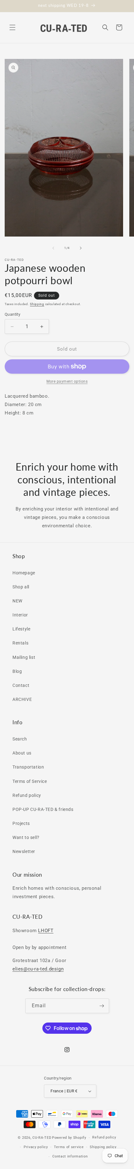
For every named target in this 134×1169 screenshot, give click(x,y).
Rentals (20, 642)
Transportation (28, 766)
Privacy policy (36, 1147)
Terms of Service (29, 781)
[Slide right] (81, 248)
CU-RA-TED (41, 1138)
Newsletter (23, 851)
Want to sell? (26, 837)
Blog (17, 671)
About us (21, 752)
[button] (12, 27)
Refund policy (26, 795)
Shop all (20, 586)
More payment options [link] (67, 381)
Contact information (70, 1156)
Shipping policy (103, 1147)
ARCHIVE (22, 699)
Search (19, 738)
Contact (20, 685)
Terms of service (69, 1147)
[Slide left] (53, 248)
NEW (17, 600)
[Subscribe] (102, 1006)
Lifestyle (21, 628)
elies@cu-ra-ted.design (38, 969)
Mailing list (23, 657)
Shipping (37, 304)
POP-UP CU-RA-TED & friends (43, 809)
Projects (21, 823)
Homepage (23, 572)
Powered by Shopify (69, 1138)
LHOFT (45, 930)
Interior (20, 614)
